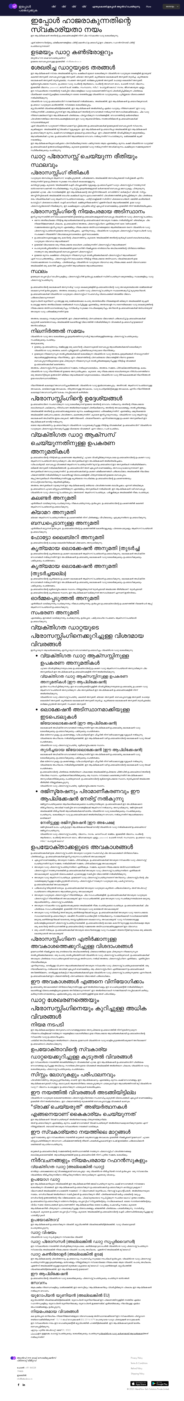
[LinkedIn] (23, 1384)
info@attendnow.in (73, 61)
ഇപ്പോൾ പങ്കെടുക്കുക (28, 8)
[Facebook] (18, 1384)
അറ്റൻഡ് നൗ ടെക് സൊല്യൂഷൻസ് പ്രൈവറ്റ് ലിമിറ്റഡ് (36, 1359)
